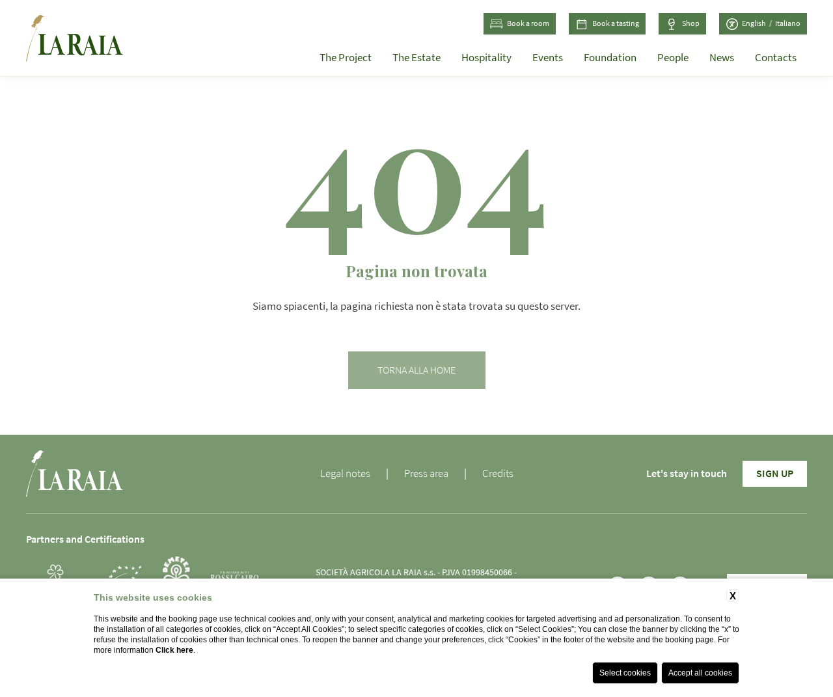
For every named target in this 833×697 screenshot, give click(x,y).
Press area (426, 473)
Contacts (776, 57)
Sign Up (774, 474)
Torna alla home (416, 370)
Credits (497, 473)
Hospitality (486, 57)
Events (547, 57)
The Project (346, 57)
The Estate (416, 57)
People (673, 57)
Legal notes (345, 473)
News (721, 57)
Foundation (610, 57)
